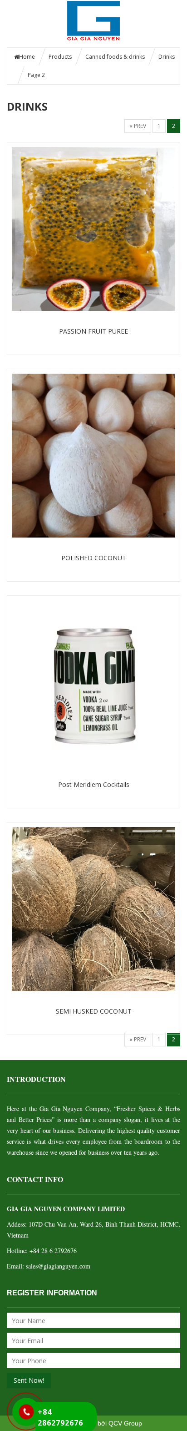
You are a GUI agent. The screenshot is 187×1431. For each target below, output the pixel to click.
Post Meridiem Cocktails (93, 784)
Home (27, 57)
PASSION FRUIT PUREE (93, 331)
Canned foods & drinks (115, 57)
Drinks (166, 57)
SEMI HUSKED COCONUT (94, 1011)
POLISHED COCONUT (93, 557)
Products (60, 57)
